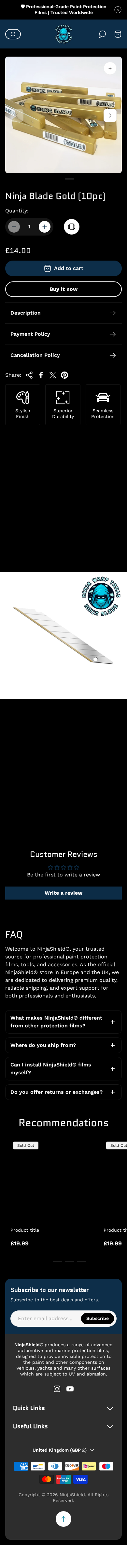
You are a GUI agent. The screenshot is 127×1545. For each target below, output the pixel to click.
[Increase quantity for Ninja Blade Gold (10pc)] (44, 227)
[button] (57, 179)
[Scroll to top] (63, 1519)
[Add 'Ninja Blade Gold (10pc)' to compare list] (71, 227)
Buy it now (63, 289)
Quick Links (29, 1408)
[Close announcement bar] (118, 10)
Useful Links (30, 1426)
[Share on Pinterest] (64, 375)
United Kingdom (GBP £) (60, 1450)
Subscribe (97, 1318)
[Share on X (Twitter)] (53, 375)
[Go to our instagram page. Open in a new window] (57, 1389)
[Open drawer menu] (13, 34)
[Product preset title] (51, 1180)
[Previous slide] (16, 115)
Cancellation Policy (35, 355)
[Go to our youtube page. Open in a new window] (70, 1389)
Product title (24, 1230)
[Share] (29, 375)
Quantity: (17, 211)
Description (25, 313)
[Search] (102, 34)
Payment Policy (30, 334)
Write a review (63, 893)
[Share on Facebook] (41, 375)
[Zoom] (110, 68)
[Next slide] (110, 115)
